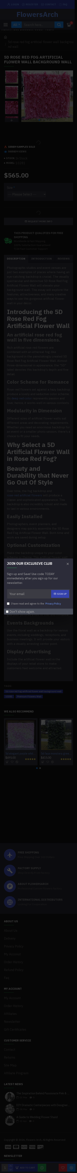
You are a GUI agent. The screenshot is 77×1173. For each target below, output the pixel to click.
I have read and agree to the (36, 603)
